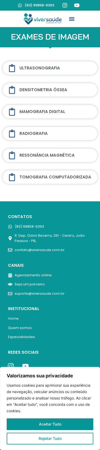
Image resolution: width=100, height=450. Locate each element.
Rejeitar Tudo (50, 438)
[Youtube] (76, 5)
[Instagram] (64, 5)
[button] (71, 18)
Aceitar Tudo (50, 424)
